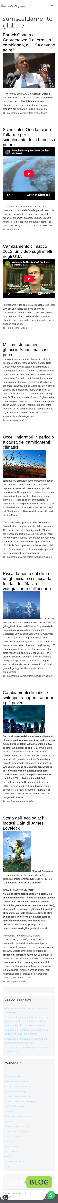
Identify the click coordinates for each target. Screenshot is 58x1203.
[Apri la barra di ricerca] (42, 6)
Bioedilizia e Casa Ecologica (20, 1101)
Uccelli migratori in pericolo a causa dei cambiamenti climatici (28, 442)
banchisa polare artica (14, 214)
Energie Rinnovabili (15, 1106)
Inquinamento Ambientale (20, 113)
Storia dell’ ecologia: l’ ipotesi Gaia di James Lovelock (23, 823)
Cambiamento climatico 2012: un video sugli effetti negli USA (27, 251)
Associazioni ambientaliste (19, 1086)
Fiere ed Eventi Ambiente (18, 1116)
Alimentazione (12, 1076)
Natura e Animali (15, 420)
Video (24, 328)
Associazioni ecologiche (17, 1091)
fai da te (9, 1111)
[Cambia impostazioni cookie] (5, 1197)
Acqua (8, 1071)
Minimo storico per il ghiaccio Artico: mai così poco (25, 349)
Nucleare (9, 1141)
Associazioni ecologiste (17, 1096)
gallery (8, 1121)
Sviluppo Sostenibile (17, 981)
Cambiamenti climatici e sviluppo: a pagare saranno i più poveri (28, 697)
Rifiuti (8, 1156)
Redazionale (11, 1151)
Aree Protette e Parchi (16, 1081)
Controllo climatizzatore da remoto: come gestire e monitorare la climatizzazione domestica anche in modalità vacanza (26, 1021)
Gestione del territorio (16, 1126)
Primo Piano (40, 113)
